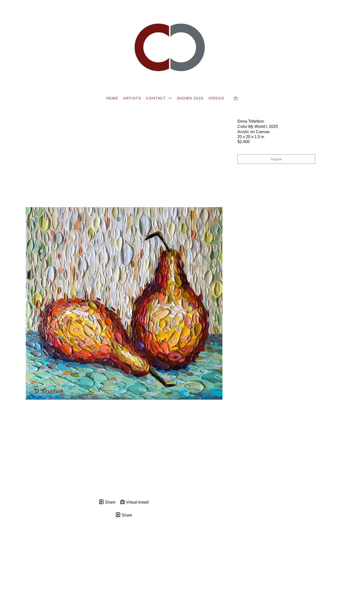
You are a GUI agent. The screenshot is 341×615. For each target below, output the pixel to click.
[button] (159, 98)
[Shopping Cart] (235, 98)
